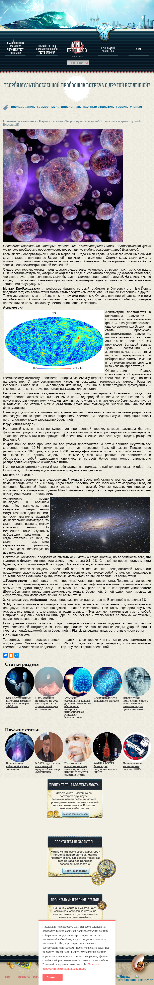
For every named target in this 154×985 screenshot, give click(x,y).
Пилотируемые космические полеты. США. (132, 766)
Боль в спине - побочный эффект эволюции (17, 766)
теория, (122, 106)
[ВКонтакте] (5, 655)
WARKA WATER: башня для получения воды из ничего (106, 767)
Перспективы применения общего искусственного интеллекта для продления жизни (135, 704)
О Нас (139, 49)
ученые (136, 106)
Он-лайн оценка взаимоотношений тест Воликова (47, 49)
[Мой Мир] (16, 655)
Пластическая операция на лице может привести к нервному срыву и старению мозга (76, 769)
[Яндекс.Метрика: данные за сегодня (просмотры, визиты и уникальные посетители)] (144, 978)
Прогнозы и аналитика (108, 49)
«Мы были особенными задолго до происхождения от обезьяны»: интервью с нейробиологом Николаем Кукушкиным (77, 708)
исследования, (23, 106)
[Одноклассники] (11, 655)
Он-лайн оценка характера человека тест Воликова (15, 48)
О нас (6, 977)
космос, (43, 106)
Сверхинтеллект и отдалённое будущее (106, 699)
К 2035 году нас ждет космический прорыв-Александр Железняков (48, 767)
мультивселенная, (66, 106)
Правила (24, 977)
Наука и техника (51, 121)
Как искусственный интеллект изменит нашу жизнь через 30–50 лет (18, 702)
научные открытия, (98, 106)
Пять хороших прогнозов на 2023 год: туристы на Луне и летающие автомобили (47, 704)
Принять (53, 977)
